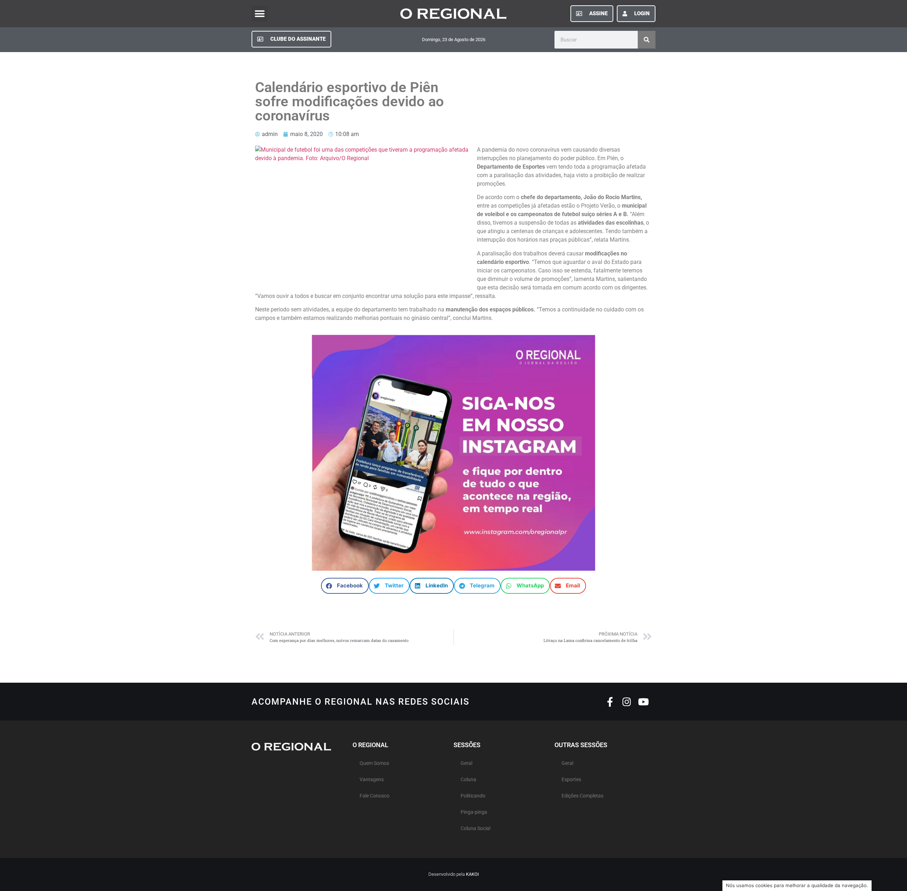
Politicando (473, 796)
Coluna (468, 780)
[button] (259, 14)
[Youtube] (643, 701)
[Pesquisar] (646, 40)
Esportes (571, 780)
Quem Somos (374, 763)
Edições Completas (582, 796)
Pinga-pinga (474, 812)
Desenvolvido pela (453, 874)
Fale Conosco (374, 796)
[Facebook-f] (610, 701)
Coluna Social (475, 828)
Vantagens (372, 780)
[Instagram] (626, 701)
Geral (466, 763)
